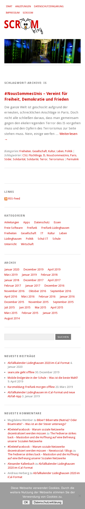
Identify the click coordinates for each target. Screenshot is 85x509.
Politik (68, 151)
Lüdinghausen (13, 238)
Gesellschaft (39, 151)
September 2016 (60, 291)
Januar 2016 (67, 296)
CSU (24, 155)
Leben (60, 151)
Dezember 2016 (54, 285)
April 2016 (10, 296)
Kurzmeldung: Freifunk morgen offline (31, 387)
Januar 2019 (29, 274)
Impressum (13, 12)
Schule (57, 238)
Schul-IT (43, 238)
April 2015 (57, 307)
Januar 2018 (11, 280)
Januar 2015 (50, 313)
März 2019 (10, 274)
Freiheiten (25, 151)
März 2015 (10, 313)
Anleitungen (23, 6)
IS (44, 155)
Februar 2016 (47, 296)
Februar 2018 (49, 274)
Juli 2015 (9, 307)
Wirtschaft (27, 244)
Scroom (28, 12)
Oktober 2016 (37, 291)
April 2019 (54, 269)
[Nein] (79, 496)
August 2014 (12, 318)
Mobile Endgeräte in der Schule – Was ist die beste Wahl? (43, 377)
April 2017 (54, 280)
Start (9, 6)
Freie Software (13, 227)
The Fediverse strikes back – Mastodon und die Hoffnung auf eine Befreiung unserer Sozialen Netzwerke (42, 437)
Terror (44, 159)
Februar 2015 (30, 313)
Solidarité (32, 159)
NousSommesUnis (58, 155)
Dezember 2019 (33, 269)
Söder (8, 159)
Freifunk (32, 227)
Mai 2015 (40, 307)
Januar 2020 (11, 269)
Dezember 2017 (33, 280)
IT (42, 233)
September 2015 (63, 302)
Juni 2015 (25, 307)
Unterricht (10, 244)
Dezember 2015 (14, 302)
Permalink (73, 159)
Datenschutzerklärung (49, 6)
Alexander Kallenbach (21, 463)
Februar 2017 (12, 285)
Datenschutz (41, 222)
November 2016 (14, 291)
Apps (26, 222)
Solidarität (19, 159)
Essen (57, 222)
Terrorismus (56, 159)
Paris (73, 155)
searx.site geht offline (21, 372)
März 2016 (27, 296)
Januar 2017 (32, 285)
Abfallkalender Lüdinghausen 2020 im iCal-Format (39, 363)
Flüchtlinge (35, 155)
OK (26, 502)
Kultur (51, 151)
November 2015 (39, 302)
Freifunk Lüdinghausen (55, 227)
